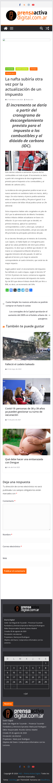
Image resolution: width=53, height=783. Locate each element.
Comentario (9, 501)
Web (5, 558)
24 (14, 682)
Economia (9, 69)
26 (26, 682)
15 (45, 672)
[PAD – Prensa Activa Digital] (6, 28)
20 (33, 677)
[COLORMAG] (23, 710)
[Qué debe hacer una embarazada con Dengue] (26, 430)
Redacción (29, 100)
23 (7, 682)
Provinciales (10, 73)
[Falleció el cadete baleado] (26, 333)
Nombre (7, 534)
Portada (33, 69)
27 (33, 682)
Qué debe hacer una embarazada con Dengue (24, 461)
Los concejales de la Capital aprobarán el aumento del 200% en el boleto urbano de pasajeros (27, 315)
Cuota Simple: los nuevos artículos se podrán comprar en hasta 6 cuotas (27, 304)
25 (20, 682)
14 (39, 672)
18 (20, 677)
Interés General (21, 69)
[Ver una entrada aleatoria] (47, 28)
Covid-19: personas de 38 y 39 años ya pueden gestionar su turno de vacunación (25, 412)
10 (14, 672)
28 (39, 682)
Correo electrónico (12, 546)
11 (20, 672)
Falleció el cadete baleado (19, 364)
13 (33, 672)
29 (45, 682)
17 (14, 677)
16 (7, 677)
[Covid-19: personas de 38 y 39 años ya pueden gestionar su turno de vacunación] (26, 380)
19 (26, 677)
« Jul (25, 693)
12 (26, 672)
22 (45, 677)
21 (39, 677)
